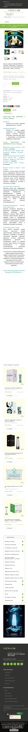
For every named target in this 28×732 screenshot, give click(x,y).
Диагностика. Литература (11, 590)
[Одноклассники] (6, 106)
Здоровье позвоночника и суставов (14, 578)
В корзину (9, 395)
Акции (6, 594)
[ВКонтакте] (4, 106)
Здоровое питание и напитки (12, 551)
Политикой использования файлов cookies (12, 727)
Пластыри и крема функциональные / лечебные (12, 558)
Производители (9, 600)
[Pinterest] (10, 106)
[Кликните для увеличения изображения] (14, 39)
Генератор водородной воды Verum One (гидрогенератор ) (14, 453)
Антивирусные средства (11, 547)
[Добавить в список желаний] (22, 32)
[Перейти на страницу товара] (14, 376)
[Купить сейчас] (20, 83)
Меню (6, 22)
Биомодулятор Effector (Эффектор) (13, 388)
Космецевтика (8, 584)
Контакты (7, 683)
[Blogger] (14, 106)
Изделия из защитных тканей (11, 489)
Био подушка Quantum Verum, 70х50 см (13, 487)
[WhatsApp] (17, 106)
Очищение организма (10, 544)
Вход (6, 690)
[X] (12, 106)
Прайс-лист (7, 675)
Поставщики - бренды (10, 597)
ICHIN (13, 11)
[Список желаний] (21, 22)
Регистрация (8, 693)
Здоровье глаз (8, 568)
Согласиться (14, 730)
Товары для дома (9, 587)
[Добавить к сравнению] (4, 86)
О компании (7, 672)
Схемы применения (9, 678)
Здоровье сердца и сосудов (12, 574)
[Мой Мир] (8, 106)
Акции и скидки (8, 696)
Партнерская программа (11, 698)
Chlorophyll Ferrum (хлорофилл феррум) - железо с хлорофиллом (13, 520)
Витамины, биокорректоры (11, 389)
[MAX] (19, 106)
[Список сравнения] (24, 22)
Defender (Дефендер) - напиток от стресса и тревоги (13, 420)
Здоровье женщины (10, 562)
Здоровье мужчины (10, 565)
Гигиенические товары (11, 581)
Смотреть (14, 634)
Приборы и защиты (10, 541)
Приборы (7, 455)
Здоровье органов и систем (12, 571)
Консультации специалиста (11, 701)
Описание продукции (10, 680)
